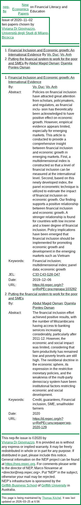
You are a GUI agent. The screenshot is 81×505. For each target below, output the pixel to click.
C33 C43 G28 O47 (46, 274)
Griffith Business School (19, 485)
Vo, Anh (66, 54)
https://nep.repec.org (20, 464)
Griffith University (53, 485)
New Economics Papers (20, 9)
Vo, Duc (53, 54)
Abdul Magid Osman (44, 63)
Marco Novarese (46, 468)
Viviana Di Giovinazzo (18, 28)
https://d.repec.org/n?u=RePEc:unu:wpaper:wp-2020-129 (52, 423)
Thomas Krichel (51, 497)
